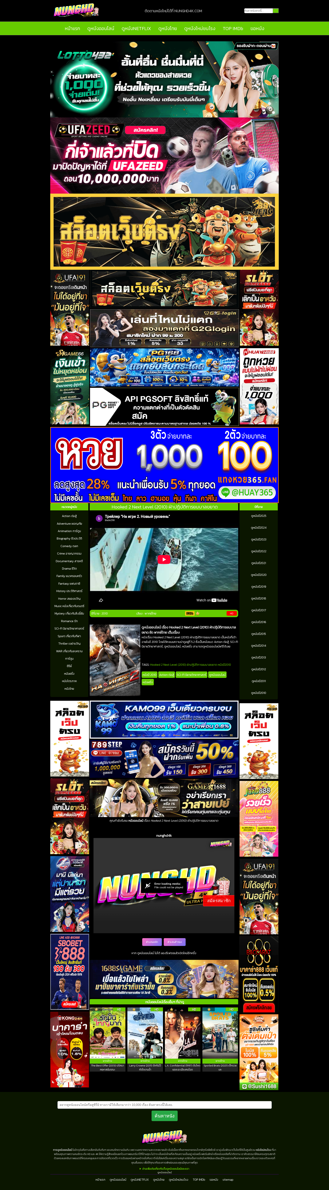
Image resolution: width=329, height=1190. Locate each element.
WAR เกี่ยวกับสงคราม (69, 651)
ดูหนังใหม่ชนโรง (199, 28)
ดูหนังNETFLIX (136, 28)
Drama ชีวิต (69, 568)
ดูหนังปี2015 (258, 633)
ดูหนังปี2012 (258, 669)
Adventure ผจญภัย (69, 523)
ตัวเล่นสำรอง (175, 942)
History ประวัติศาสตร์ (69, 591)
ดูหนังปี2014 (258, 645)
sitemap (228, 1179)
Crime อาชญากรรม (69, 553)
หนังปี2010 (224, 664)
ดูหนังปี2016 (258, 622)
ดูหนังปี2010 (258, 692)
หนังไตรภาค (69, 681)
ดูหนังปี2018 (258, 598)
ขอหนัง (257, 28)
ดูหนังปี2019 (258, 586)
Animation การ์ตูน (69, 531)
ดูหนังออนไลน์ (100, 28)
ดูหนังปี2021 (258, 563)
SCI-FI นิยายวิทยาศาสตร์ (69, 628)
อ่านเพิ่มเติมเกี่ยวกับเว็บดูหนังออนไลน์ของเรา (165, 1169)
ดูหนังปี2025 (258, 515)
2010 (104, 613)
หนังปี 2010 (150, 674)
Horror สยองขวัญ (69, 598)
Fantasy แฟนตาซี (69, 583)
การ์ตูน (69, 658)
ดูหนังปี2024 (259, 527)
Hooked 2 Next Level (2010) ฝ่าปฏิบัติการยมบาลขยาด (183, 664)
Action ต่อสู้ (69, 516)
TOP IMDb (233, 28)
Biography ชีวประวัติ (69, 538)
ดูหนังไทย (167, 28)
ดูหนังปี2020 (259, 574)
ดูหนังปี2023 (258, 539)
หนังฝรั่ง (69, 673)
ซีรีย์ (69, 666)
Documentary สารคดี (69, 561)
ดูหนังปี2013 (258, 657)
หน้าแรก (72, 28)
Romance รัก (69, 621)
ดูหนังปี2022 (258, 551)
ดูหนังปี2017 (258, 610)
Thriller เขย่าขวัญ (69, 643)
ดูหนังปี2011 (259, 681)
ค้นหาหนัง (165, 1115)
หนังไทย (69, 688)
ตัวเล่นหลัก (152, 942)
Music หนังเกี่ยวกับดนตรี (69, 606)
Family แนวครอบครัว (69, 576)
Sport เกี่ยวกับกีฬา (69, 636)
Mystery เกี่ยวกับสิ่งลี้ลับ (69, 613)
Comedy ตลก (69, 546)
